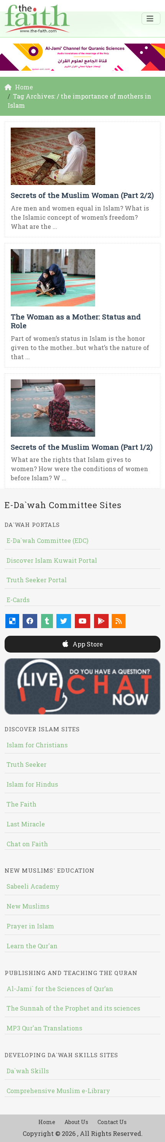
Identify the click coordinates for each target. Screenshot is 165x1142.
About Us (76, 1122)
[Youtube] (82, 621)
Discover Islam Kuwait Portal (52, 560)
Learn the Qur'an (32, 946)
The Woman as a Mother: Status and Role (76, 321)
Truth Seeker (26, 764)
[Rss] (118, 621)
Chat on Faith (27, 844)
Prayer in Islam (30, 926)
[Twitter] (63, 621)
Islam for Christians (37, 745)
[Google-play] (101, 621)
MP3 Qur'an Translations (44, 1028)
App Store (87, 644)
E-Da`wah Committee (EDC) (47, 540)
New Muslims (28, 906)
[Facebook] (30, 621)
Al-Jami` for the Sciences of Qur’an (60, 989)
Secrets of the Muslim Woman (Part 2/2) (82, 195)
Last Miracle (26, 824)
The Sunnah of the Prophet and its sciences (73, 1008)
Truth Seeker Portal (37, 580)
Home (46, 1122)
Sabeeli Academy (33, 886)
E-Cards (18, 600)
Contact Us (112, 1122)
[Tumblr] (47, 621)
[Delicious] (12, 621)
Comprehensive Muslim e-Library (58, 1091)
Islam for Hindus (32, 784)
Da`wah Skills (28, 1071)
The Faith (21, 804)
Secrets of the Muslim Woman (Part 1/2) (82, 447)
